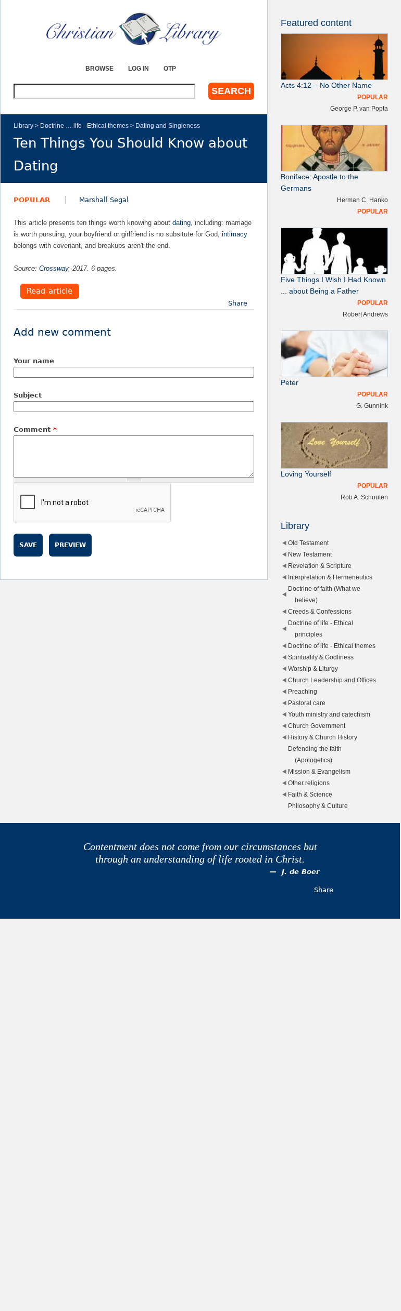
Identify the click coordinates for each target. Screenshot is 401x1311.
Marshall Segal (104, 200)
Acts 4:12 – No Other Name (326, 85)
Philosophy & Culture (318, 805)
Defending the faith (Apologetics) (315, 754)
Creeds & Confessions (320, 611)
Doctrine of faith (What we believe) (324, 594)
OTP (170, 68)
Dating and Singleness (167, 125)
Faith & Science (310, 794)
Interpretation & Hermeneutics (330, 577)
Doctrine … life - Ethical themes (84, 125)
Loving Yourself (306, 474)
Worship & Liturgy (313, 668)
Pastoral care (306, 702)
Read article (49, 291)
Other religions (309, 782)
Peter (289, 383)
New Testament (310, 554)
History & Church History (322, 737)
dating (181, 223)
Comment (35, 429)
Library (23, 125)
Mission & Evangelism (319, 771)
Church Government (316, 725)
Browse (99, 68)
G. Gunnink (372, 405)
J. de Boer (300, 872)
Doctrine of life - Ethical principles (320, 628)
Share (237, 303)
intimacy (234, 234)
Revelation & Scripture (320, 565)
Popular (32, 200)
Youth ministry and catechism (329, 714)
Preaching (302, 691)
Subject (28, 395)
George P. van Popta (359, 108)
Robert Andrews (365, 314)
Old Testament (308, 542)
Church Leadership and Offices (332, 680)
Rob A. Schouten (364, 497)
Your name (34, 361)
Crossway (53, 268)
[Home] (134, 28)
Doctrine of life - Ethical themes (331, 645)
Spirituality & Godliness (321, 657)
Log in (138, 68)
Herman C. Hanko (362, 199)
